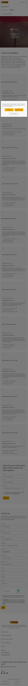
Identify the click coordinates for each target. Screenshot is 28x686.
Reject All (9, 109)
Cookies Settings (13, 113)
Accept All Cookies (19, 109)
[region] (14, 109)
